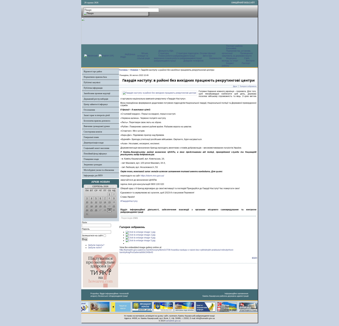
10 (87, 202)
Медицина (231, 58)
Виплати (250, 61)
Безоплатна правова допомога (97, 121)
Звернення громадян (93, 164)
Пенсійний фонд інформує (95, 153)
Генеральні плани (91, 137)
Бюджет (230, 63)
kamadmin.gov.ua (172, 321)
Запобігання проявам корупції (97, 93)
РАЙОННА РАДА (127, 55)
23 (114, 206)
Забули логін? (95, 247)
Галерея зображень (248, 86)
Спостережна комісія (93, 132)
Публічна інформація (93, 88)
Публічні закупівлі (92, 82)
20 (100, 206)
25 (91, 210)
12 (96, 202)
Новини (134, 70)
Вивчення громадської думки (97, 126)
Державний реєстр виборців (96, 99)
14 (105, 202)
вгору (254, 257)
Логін (84, 222)
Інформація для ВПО (93, 175)
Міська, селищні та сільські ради (143, 56)
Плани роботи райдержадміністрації (176, 56)
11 (91, 202)
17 (87, 206)
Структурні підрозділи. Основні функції (195, 53)
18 (91, 206)
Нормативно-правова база (95, 77)
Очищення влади (91, 159)
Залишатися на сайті (92, 235)
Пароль (86, 229)
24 (87, 210)
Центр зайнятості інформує (96, 104)
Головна (123, 70)
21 (105, 206)
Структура (163, 53)
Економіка (231, 48)
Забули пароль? (96, 245)
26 (96, 210)
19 (96, 206)
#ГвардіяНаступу (129, 201)
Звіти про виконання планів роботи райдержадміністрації (183, 57)
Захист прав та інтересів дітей (97, 115)
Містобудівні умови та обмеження (99, 170)
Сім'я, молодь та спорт (236, 59)
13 (100, 202)
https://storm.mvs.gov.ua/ (152, 175)
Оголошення (89, 110)
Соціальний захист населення (96, 148)
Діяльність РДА (165, 51)
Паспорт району (234, 46)
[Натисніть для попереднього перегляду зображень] (159, 93)
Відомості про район (93, 71)
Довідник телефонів (193, 61)
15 (109, 202)
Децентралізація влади (93, 142)
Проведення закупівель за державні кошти (237, 54)
